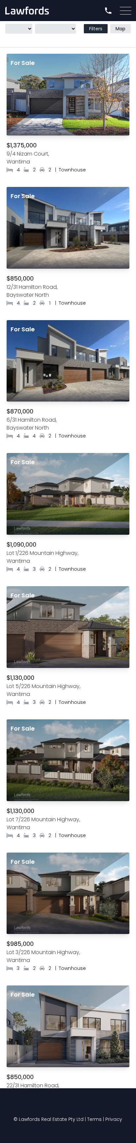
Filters (95, 28)
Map (120, 28)
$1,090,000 (21, 544)
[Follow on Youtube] (57, 1105)
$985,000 (20, 944)
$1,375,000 (22, 145)
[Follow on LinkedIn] (101, 1105)
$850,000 (20, 278)
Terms (94, 1119)
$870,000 (20, 411)
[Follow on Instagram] (80, 1105)
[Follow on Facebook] (35, 1105)
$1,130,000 (20, 678)
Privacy (113, 1119)
